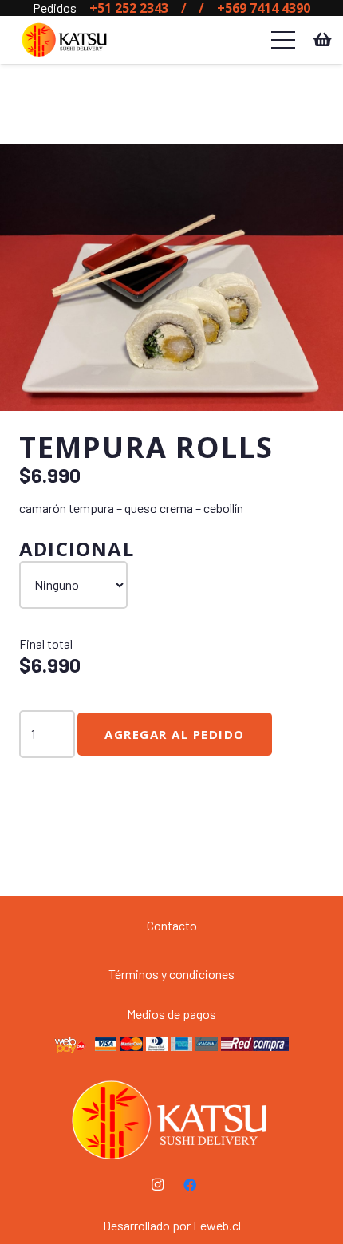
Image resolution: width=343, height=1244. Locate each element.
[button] (317, 169)
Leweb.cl (217, 1225)
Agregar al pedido (174, 734)
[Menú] (283, 40)
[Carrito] (323, 40)
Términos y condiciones (171, 973)
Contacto (172, 925)
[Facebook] (190, 1185)
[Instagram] (158, 1185)
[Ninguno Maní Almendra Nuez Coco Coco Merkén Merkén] (73, 585)
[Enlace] (65, 40)
